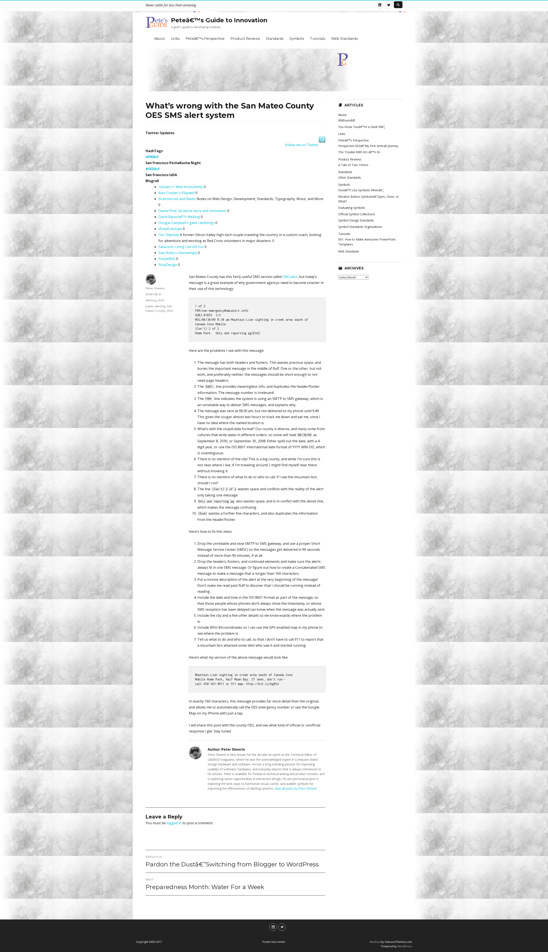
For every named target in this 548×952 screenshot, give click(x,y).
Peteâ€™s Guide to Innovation (219, 20)
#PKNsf (152, 156)
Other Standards (349, 177)
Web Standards (344, 39)
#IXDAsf (153, 168)
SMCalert (290, 276)
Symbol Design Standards (356, 220)
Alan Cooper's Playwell (176, 192)
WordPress (404, 946)
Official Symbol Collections (356, 214)
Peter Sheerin (155, 288)
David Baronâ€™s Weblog (179, 216)
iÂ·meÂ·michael (170, 228)
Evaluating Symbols (351, 208)
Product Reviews (245, 39)
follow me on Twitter (302, 145)
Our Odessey (168, 234)
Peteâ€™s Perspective (205, 39)
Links (175, 39)
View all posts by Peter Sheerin (296, 788)
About (159, 39)
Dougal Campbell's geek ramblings (186, 222)
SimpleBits (166, 258)
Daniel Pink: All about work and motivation (192, 210)
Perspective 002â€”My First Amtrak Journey (368, 146)
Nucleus (375, 942)
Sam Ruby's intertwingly (177, 252)
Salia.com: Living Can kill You (181, 246)
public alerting (155, 306)
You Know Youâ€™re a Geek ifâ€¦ (361, 127)
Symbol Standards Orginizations (360, 227)
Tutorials (317, 39)
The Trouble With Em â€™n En (359, 152)
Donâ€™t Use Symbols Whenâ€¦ (361, 190)
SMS (161, 300)
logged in (174, 823)
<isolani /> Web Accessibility (180, 186)
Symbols (296, 39)
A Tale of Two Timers (353, 165)
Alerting (151, 300)
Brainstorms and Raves (177, 198)
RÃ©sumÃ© (346, 120)
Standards (274, 39)
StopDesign (167, 264)
